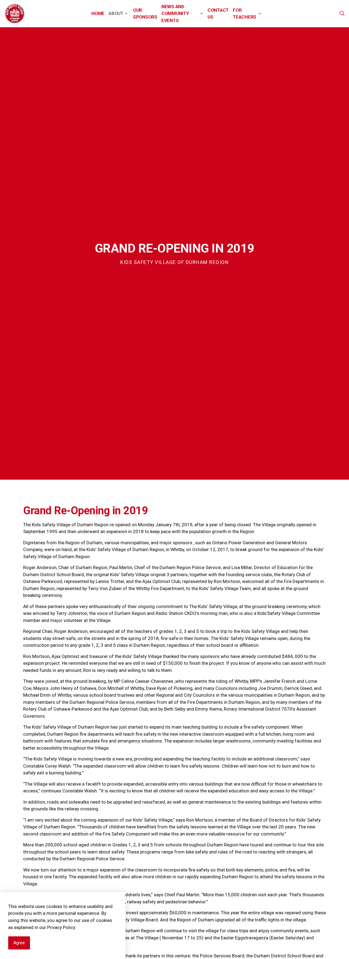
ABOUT (116, 13)
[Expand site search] (342, 13)
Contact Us (218, 13)
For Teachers (244, 13)
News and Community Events (175, 13)
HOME (97, 13)
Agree (19, 942)
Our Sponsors (145, 13)
